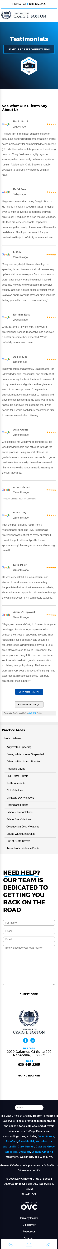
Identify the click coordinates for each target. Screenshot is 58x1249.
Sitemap (29, 1238)
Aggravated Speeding (18, 747)
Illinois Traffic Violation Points (22, 848)
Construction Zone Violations (22, 826)
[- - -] (52, 15)
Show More (29, 691)
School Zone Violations (19, 812)
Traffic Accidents (15, 783)
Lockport (24, 1151)
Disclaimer (29, 1224)
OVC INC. (32, 713)
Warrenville (9, 1146)
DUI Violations (14, 790)
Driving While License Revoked (23, 761)
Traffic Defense (12, 738)
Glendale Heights (28, 1141)
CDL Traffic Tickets (17, 776)
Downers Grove (45, 1146)
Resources (29, 1231)
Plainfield (11, 1141)
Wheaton (46, 1141)
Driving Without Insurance (20, 833)
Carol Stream (26, 1146)
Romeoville (10, 1151)
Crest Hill (47, 1151)
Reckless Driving (15, 768)
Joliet (41, 1136)
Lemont (36, 1151)
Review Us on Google (29, 704)
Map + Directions (29, 1075)
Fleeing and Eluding (17, 805)
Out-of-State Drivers (18, 841)
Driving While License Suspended (25, 754)
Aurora (50, 1136)
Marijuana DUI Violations (20, 797)
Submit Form (29, 994)
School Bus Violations (18, 819)
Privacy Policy (29, 1218)
